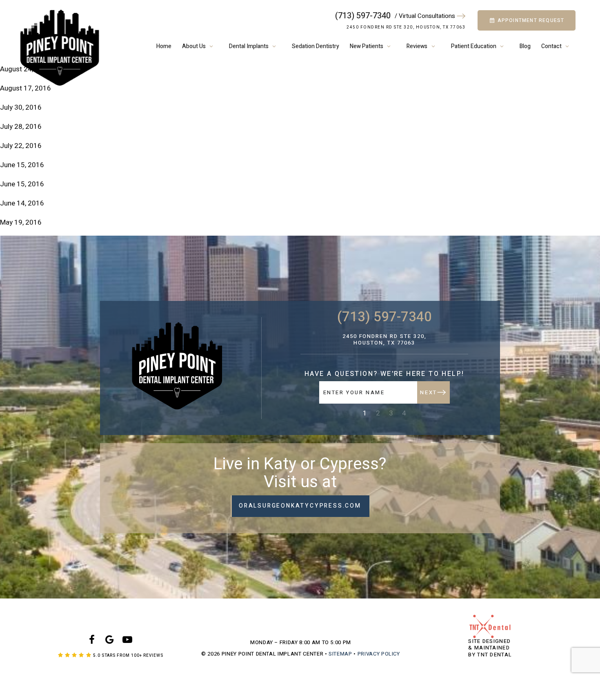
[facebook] (92, 640)
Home (163, 46)
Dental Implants (249, 46)
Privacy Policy (379, 654)
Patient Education (473, 46)
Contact (551, 46)
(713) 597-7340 (363, 16)
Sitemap (340, 654)
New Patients (366, 46)
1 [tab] (365, 413)
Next (428, 392)
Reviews (417, 46)
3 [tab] (391, 413)
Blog (525, 46)
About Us (194, 46)
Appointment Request (530, 20)
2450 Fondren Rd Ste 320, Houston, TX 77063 (406, 27)
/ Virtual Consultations (426, 16)
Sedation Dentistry (315, 46)
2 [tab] (378, 413)
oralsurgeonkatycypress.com (300, 505)
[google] (109, 640)
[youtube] (127, 640)
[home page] (59, 48)
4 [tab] (404, 413)
